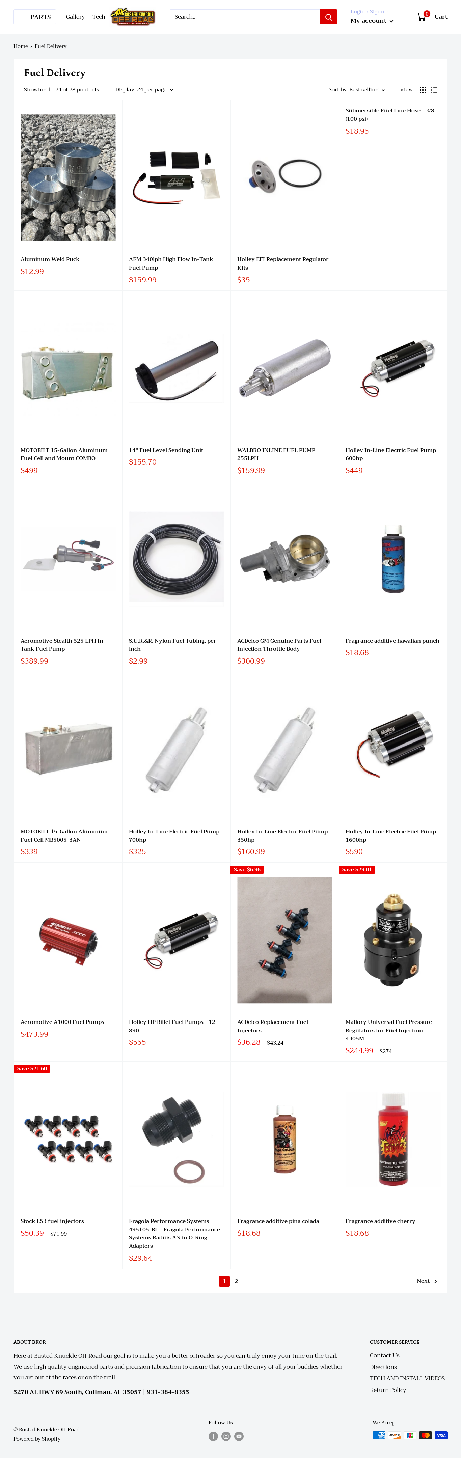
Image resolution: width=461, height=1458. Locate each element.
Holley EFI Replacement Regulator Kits (283, 263)
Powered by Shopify (36, 1439)
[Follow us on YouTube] (239, 1436)
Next (423, 1281)
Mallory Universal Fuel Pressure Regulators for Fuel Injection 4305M (389, 1030)
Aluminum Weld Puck (50, 259)
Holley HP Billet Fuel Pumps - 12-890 (173, 1026)
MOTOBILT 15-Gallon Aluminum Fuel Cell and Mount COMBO (64, 454)
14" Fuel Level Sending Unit (166, 450)
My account (369, 20)
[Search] (328, 16)
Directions (383, 1367)
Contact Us (385, 1356)
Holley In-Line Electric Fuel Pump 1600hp (391, 836)
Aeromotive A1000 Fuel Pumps (62, 1022)
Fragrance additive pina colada (278, 1221)
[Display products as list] (434, 90)
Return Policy (388, 1390)
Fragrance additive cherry (380, 1221)
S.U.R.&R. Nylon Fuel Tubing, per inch (172, 645)
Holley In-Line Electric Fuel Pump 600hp (391, 454)
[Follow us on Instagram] (226, 1436)
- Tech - (99, 17)
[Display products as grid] (423, 90)
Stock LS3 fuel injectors (52, 1221)
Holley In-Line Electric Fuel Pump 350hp (282, 836)
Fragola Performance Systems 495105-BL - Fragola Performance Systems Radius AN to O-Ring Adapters (174, 1234)
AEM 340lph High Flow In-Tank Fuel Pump (171, 263)
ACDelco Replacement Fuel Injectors (272, 1026)
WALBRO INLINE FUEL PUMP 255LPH (276, 454)
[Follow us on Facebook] (213, 1436)
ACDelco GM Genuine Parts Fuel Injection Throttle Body (279, 645)
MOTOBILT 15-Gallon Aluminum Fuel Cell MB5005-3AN (64, 836)
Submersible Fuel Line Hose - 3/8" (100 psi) (391, 115)
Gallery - (77, 17)
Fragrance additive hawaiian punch (392, 641)
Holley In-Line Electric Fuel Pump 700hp (174, 836)
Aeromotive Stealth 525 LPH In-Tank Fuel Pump (63, 645)
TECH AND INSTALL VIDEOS (407, 1378)
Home (20, 46)
